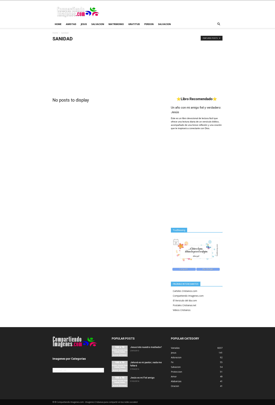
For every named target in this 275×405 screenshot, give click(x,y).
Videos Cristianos (181, 310)
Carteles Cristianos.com (185, 290)
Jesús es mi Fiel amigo (142, 377)
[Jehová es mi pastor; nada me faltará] (120, 366)
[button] (218, 24)
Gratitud (134, 24)
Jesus (84, 24)
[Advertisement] (137, 68)
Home (58, 24)
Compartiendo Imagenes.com (188, 295)
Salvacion (97, 24)
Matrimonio (116, 24)
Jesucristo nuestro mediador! (146, 347)
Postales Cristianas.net (184, 305)
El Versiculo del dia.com (185, 300)
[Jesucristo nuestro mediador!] (120, 351)
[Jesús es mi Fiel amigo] (120, 381)
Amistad (71, 24)
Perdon (149, 24)
